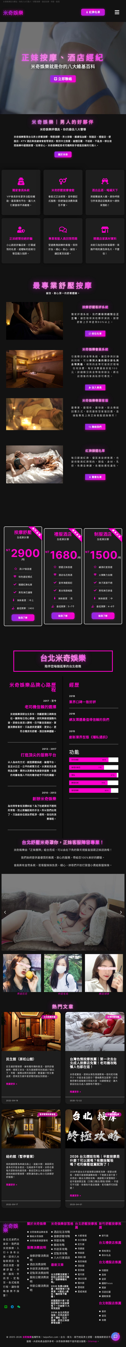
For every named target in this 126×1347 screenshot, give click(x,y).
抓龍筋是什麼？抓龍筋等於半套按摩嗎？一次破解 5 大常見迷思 (60, 1304)
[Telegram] (12, 1307)
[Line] (6, 1307)
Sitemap (92, 1341)
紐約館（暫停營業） (21, 1157)
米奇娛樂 (27, 1337)
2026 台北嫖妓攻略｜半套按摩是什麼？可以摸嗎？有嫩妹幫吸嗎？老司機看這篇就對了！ (95, 1160)
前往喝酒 (63, 922)
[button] (5, 912)
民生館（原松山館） (21, 1059)
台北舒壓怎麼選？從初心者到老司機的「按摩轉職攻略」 (60, 1278)
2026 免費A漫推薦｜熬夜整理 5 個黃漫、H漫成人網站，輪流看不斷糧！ (60, 1291)
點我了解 (23, 617)
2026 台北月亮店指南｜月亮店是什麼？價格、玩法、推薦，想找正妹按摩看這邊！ (60, 1317)
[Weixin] (19, 1307)
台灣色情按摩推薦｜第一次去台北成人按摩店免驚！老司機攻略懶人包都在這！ (93, 1063)
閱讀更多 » (11, 1084)
